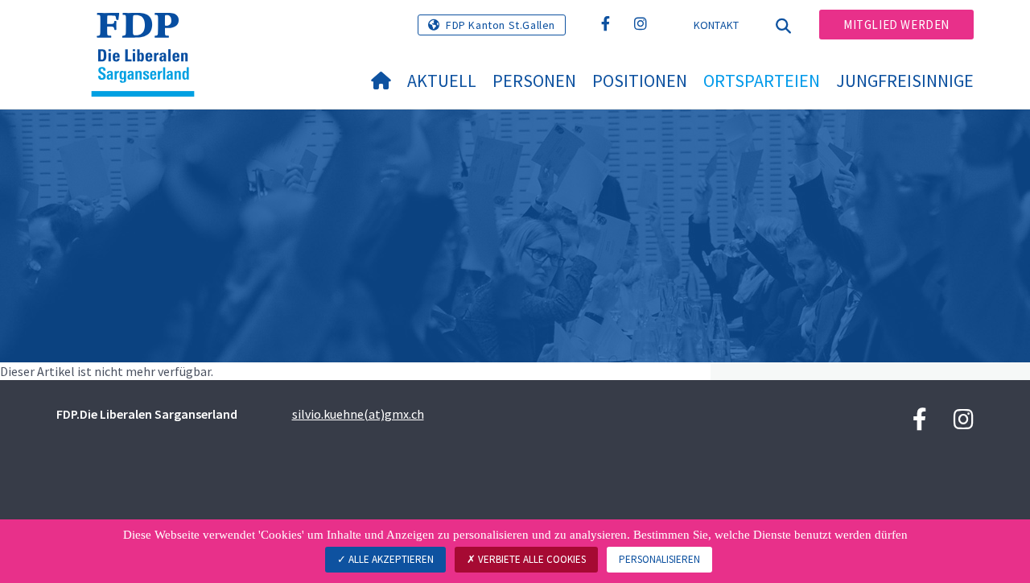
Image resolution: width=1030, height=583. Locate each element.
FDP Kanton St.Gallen (500, 25)
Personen (534, 80)
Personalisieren (659, 559)
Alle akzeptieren (390, 559)
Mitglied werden (896, 24)
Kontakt (717, 25)
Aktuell (441, 80)
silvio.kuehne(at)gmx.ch (358, 414)
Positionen (639, 80)
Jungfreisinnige (905, 80)
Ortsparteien (761, 80)
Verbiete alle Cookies (531, 559)
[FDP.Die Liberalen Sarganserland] (148, 33)
